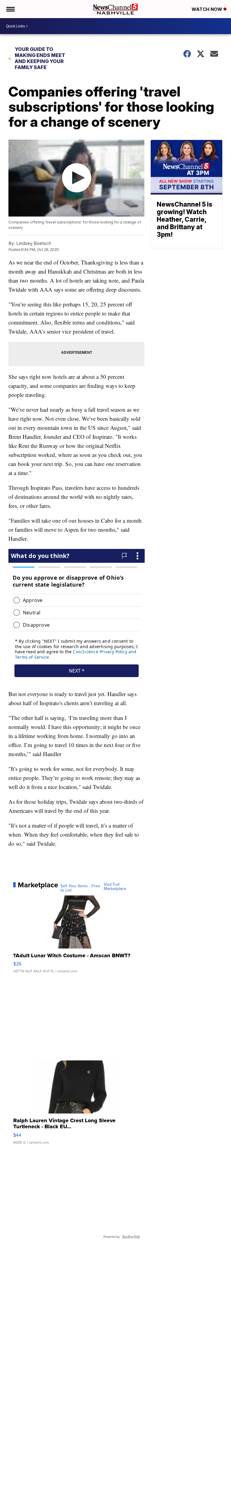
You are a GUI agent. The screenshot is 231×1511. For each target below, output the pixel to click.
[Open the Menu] (10, 9)
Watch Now (207, 9)
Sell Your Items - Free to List (80, 888)
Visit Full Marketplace (115, 886)
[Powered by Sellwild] (131, 1237)
